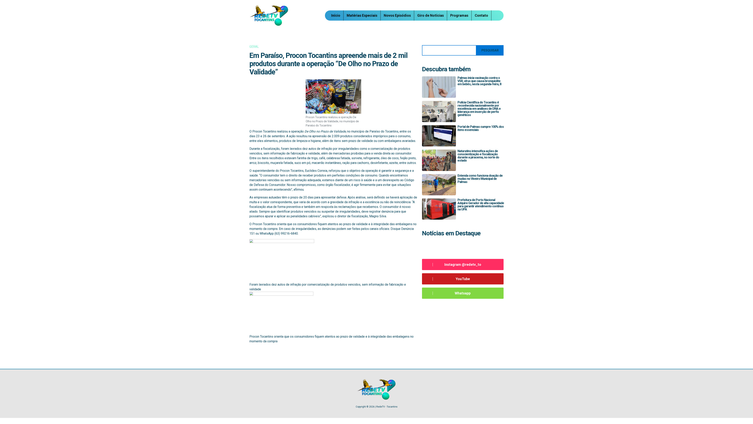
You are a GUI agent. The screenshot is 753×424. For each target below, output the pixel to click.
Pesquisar (490, 50)
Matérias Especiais (362, 15)
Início (335, 15)
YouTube (463, 279)
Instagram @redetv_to (462, 264)
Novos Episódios (397, 15)
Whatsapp (463, 293)
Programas (459, 15)
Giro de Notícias (430, 15)
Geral (254, 46)
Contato (481, 15)
